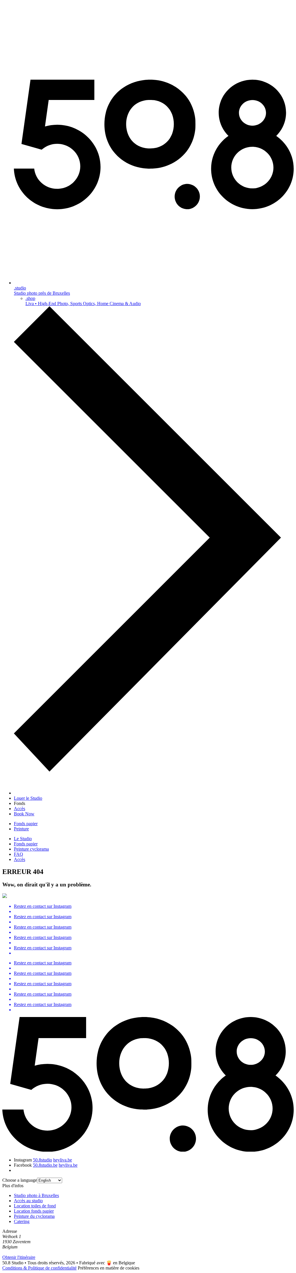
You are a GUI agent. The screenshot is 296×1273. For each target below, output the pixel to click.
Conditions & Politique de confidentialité (39, 1267)
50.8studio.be (45, 1165)
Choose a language (19, 1180)
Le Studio (23, 838)
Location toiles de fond (35, 1205)
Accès (19, 859)
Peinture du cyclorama (34, 1216)
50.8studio (42, 1159)
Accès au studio (28, 1200)
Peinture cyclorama (31, 849)
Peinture (21, 828)
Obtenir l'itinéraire (18, 1257)
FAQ (18, 854)
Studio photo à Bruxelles (36, 1195)
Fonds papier (26, 823)
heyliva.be (62, 1159)
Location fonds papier (34, 1211)
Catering (21, 1221)
